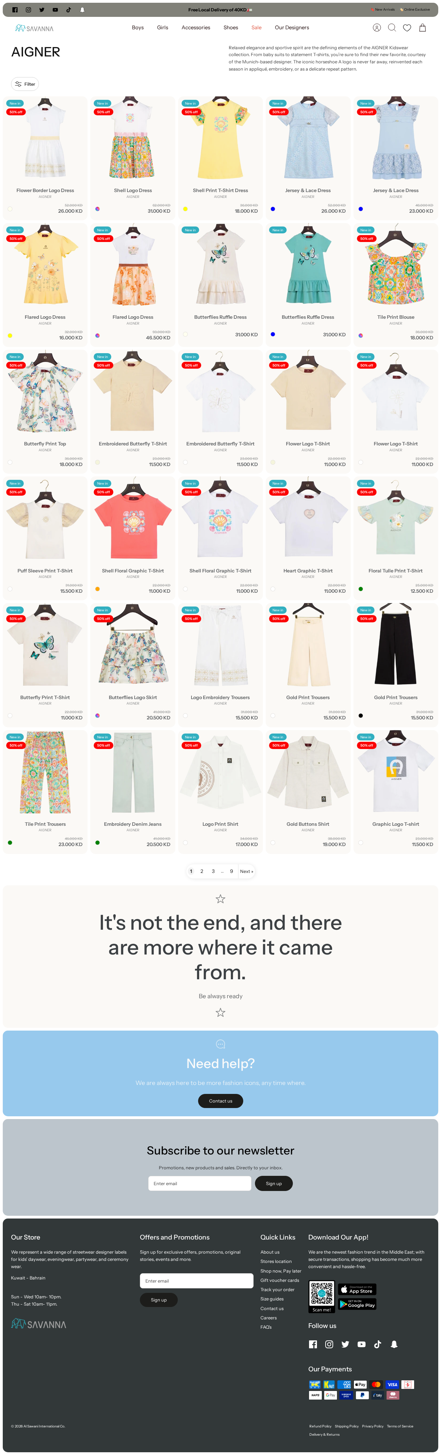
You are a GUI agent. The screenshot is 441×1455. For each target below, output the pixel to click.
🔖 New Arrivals (382, 9)
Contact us (272, 1308)
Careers (268, 1317)
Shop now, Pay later (280, 1271)
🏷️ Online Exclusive (414, 9)
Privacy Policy (372, 1426)
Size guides (272, 1298)
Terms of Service (400, 1426)
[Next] (291, 9)
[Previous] (150, 9)
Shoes (231, 27)
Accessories (196, 27)
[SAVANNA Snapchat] (82, 9)
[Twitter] (42, 9)
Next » (246, 871)
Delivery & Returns (324, 1434)
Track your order (277, 1289)
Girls (162, 27)
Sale (256, 27)
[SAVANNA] (34, 27)
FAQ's (265, 1327)
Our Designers (292, 27)
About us (269, 1252)
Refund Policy (320, 1426)
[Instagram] (28, 9)
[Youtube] (55, 9)
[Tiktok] (68, 9)
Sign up (274, 1183)
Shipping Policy (347, 1426)
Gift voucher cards (279, 1280)
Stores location (276, 1261)
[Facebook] (15, 9)
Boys (138, 27)
